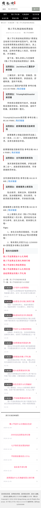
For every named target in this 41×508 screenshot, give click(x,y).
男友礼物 (15, 18)
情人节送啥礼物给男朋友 (14, 265)
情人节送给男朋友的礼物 (20, 398)
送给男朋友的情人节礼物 (14, 273)
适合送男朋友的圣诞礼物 (20, 343)
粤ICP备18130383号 (20, 502)
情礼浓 (3, 23)
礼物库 (25, 18)
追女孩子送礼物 (20, 467)
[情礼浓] (11, 3)
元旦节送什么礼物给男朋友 (20, 329)
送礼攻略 (29, 496)
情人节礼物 (15, 14)
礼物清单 (25, 14)
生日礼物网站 (19, 496)
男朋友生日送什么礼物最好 (20, 384)
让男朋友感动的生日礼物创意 (20, 315)
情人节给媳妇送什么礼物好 (19, 282)
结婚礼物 (36, 18)
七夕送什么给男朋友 (20, 288)
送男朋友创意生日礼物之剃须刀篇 (20, 301)
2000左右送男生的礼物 (20, 435)
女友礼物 (5, 18)
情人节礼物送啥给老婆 (18, 279)
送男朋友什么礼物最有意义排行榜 (20, 478)
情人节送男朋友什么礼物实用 (16, 269)
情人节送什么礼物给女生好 (20, 424)
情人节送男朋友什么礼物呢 (15, 256)
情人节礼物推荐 (29, 33)
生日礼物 (36, 14)
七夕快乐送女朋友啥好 (20, 445)
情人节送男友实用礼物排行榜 (16, 261)
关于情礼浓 (9, 502)
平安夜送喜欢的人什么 (20, 456)
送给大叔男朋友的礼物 (20, 370)
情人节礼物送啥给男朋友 (26, 23)
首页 (5, 14)
